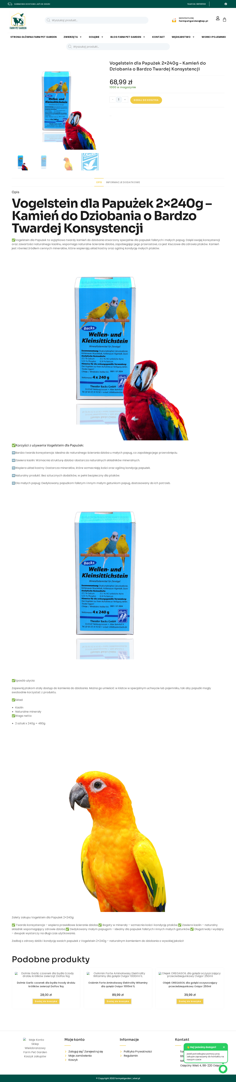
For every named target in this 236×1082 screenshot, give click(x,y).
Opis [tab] (99, 182)
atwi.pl (136, 1078)
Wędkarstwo (181, 37)
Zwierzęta (71, 37)
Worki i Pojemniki (214, 37)
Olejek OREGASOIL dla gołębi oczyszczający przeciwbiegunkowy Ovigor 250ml (190, 984)
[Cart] (224, 19)
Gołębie (94, 37)
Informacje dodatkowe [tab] (123, 182)
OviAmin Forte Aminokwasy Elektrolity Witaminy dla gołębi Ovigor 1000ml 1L (118, 984)
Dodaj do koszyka (146, 100)
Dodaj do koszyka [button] (46, 1001)
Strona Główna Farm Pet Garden (33, 37)
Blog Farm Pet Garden (125, 37)
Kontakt (158, 37)
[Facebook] (226, 4)
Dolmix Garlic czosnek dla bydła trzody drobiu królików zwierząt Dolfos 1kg (46, 984)
